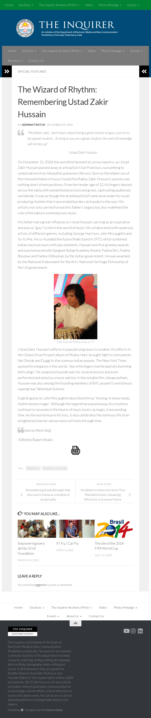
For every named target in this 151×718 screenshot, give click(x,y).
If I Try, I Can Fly (67, 543)
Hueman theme (54, 710)
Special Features (32, 71)
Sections (24, 5)
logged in (40, 585)
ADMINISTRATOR (33, 124)
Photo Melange (108, 5)
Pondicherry (33, 468)
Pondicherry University (54, 468)
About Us (14, 60)
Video (89, 5)
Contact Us (36, 60)
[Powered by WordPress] (22, 710)
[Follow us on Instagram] (133, 631)
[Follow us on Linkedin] (140, 631)
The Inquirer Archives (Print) (57, 5)
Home (9, 5)
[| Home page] (75, 28)
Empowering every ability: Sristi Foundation (31, 548)
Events (132, 5)
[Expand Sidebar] (7, 71)
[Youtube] (126, 631)
